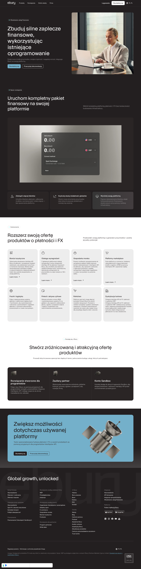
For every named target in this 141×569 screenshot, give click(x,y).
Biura (73, 497)
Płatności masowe (13, 497)
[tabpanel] (71, 154)
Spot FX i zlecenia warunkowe (17, 507)
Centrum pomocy (77, 517)
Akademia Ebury (77, 522)
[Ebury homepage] (11, 3)
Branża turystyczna (46, 515)
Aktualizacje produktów (79, 529)
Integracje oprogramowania (112, 497)
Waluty (74, 512)
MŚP (41, 492)
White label (43, 527)
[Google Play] (119, 512)
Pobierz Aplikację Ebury (111, 507)
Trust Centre (76, 533)
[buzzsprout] (119, 519)
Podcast (74, 519)
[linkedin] (105, 519)
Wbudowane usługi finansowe (113, 500)
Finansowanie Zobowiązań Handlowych (20, 520)
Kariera (74, 500)
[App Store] (108, 512)
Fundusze (43, 517)
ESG (73, 502)
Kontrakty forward (13, 510)
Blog (73, 515)
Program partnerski (46, 525)
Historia (74, 492)
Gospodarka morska (46, 512)
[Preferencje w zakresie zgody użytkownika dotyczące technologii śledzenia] (3, 565)
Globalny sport (44, 507)
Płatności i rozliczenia (14, 495)
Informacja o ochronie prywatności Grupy (32, 549)
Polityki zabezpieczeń (14, 512)
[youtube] (116, 519)
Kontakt (74, 504)
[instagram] (109, 519)
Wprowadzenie (12, 492)
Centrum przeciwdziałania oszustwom (83, 531)
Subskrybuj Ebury (77, 526)
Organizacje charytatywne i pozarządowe (52, 505)
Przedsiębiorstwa (45, 495)
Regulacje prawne (13, 549)
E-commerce (44, 510)
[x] (112, 519)
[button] (22, 3)
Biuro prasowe (76, 495)
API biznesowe (108, 495)
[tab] (28, 200)
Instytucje (43, 497)
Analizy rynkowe (77, 524)
